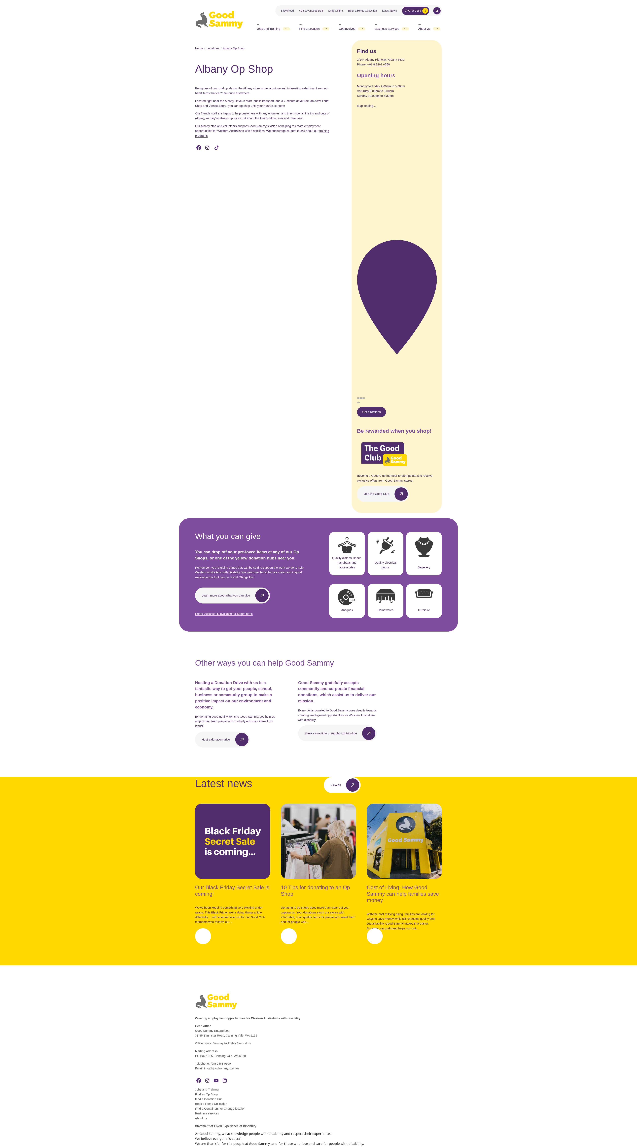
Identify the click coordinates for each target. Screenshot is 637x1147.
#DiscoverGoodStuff (311, 10)
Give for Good (413, 10)
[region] (397, 192)
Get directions (371, 412)
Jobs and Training (268, 28)
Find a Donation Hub (208, 1099)
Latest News (389, 10)
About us (201, 1118)
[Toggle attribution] (358, 402)
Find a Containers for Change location (220, 1108)
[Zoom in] (358, 398)
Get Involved (347, 28)
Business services (207, 1113)
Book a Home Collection (362, 10)
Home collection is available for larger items (224, 613)
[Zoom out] (361, 398)
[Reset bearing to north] (363, 398)
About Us (424, 28)
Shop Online (335, 10)
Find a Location (309, 28)
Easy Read (287, 10)
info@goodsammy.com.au (221, 1068)
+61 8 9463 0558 (378, 64)
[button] (397, 297)
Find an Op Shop (206, 1094)
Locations (213, 48)
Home (199, 48)
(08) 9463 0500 (221, 1063)
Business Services (387, 28)
